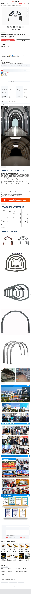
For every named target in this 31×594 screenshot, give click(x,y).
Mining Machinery (13, 5)
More (1, 588)
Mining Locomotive (18, 568)
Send (7, 537)
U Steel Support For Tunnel (4, 586)
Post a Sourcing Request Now (22, 537)
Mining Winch (24, 568)
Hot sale (2, 568)
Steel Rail (9, 568)
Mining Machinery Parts (18, 5)
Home (1, 5)
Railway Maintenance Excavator (19, 571)
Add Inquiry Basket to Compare (15, 29)
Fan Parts (2, 579)
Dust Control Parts (7, 579)
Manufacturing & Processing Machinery (7, 5)
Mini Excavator (2, 571)
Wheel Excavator (10, 571)
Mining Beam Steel (11, 586)
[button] (27, 83)
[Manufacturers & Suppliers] (15, 1)
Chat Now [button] (23, 40)
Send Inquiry (8, 40)
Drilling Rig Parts (13, 579)
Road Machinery (25, 571)
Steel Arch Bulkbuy (17, 586)
